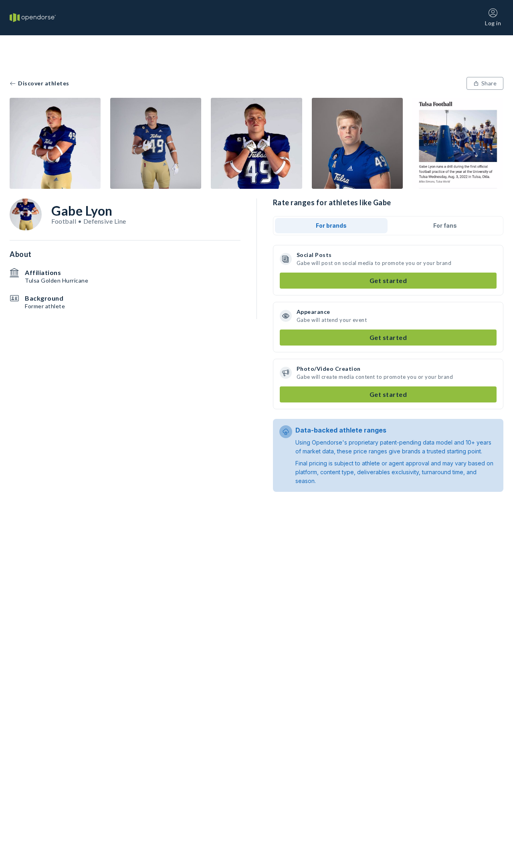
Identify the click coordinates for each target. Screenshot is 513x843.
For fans (445, 225)
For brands (331, 225)
